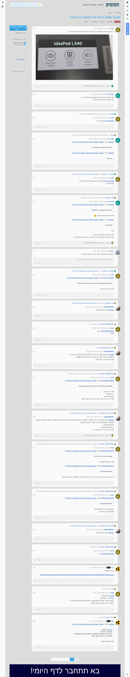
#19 (34, 593)
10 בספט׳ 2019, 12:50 (95, 201)
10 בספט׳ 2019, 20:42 (99, 328)
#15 (34, 495)
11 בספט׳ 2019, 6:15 (100, 448)
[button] (127, 674)
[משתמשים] (127, 14)
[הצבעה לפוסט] (42, 86)
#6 (34, 201)
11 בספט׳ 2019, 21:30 (99, 593)
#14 (34, 448)
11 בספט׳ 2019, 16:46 (93, 529)
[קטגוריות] (127, 6)
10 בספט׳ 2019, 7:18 (100, 28)
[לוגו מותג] (112, 4)
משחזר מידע (110, 94)
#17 (34, 551)
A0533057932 (109, 307)
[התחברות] (2, 2)
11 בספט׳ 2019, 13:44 (99, 495)
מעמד (112, 28)
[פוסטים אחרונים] (127, 10)
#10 (34, 328)
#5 (34, 178)
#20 (34, 621)
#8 (34, 275)
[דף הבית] (127, 2)
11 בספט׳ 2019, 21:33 (96, 621)
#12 (34, 377)
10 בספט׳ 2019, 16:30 (99, 251)
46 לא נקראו (20, 59)
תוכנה (116, 21)
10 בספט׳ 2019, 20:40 (93, 307)
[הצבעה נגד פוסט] (35, 86)
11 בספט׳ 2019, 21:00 (96, 567)
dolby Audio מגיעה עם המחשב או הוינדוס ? (87, 142)
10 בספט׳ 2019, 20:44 (99, 377)
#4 (34, 139)
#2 (34, 94)
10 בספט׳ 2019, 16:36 (99, 275)
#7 (34, 251)
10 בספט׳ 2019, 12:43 (95, 139)
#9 (34, 307)
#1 (33, 28)
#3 (34, 118)
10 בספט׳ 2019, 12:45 (99, 178)
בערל (112, 567)
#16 (34, 529)
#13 (34, 417)
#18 (34, 567)
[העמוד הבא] (53, 659)
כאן (95, 97)
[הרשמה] (2, 6)
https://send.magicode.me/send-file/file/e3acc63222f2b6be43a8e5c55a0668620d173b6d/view (77, 575)
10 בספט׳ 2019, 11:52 (95, 94)
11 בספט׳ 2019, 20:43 (99, 551)
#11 (34, 351)
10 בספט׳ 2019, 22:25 (93, 417)
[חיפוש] (127, 18)
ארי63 (112, 251)
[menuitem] (2, 2)
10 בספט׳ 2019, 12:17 (99, 118)
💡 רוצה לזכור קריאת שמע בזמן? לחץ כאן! (26, 5)
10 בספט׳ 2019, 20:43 (93, 351)
